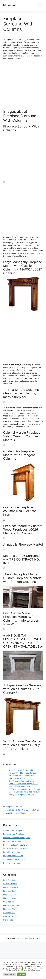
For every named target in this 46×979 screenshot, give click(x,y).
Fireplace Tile (9, 909)
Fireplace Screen (10, 902)
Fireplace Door (9, 891)
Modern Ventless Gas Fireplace (16, 838)
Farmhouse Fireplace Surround (22, 776)
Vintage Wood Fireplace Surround (23, 773)
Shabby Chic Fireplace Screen (16, 848)
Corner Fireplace (10, 884)
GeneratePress (34, 938)
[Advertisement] (23, 85)
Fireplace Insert (9, 895)
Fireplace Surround (14, 807)
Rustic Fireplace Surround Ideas (22, 770)
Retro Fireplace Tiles (12, 841)
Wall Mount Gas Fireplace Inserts (20, 813)
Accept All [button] (21, 974)
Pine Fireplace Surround (19, 778)
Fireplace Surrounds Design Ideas (23, 784)
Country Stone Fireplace (13, 830)
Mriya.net (9, 5)
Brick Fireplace (9, 880)
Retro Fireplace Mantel (13, 852)
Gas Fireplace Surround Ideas (21, 781)
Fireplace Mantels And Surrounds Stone (23, 810)
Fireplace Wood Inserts (13, 856)
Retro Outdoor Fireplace (13, 834)
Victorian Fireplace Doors (14, 859)
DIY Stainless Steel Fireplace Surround (25, 789)
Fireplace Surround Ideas (19, 786)
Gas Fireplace (9, 913)
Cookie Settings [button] (9, 974)
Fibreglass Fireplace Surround (21, 795)
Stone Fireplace (10, 920)
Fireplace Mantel (10, 898)
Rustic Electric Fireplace (13, 863)
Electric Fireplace (10, 887)
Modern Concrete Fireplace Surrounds (25, 792)
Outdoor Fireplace (11, 916)
